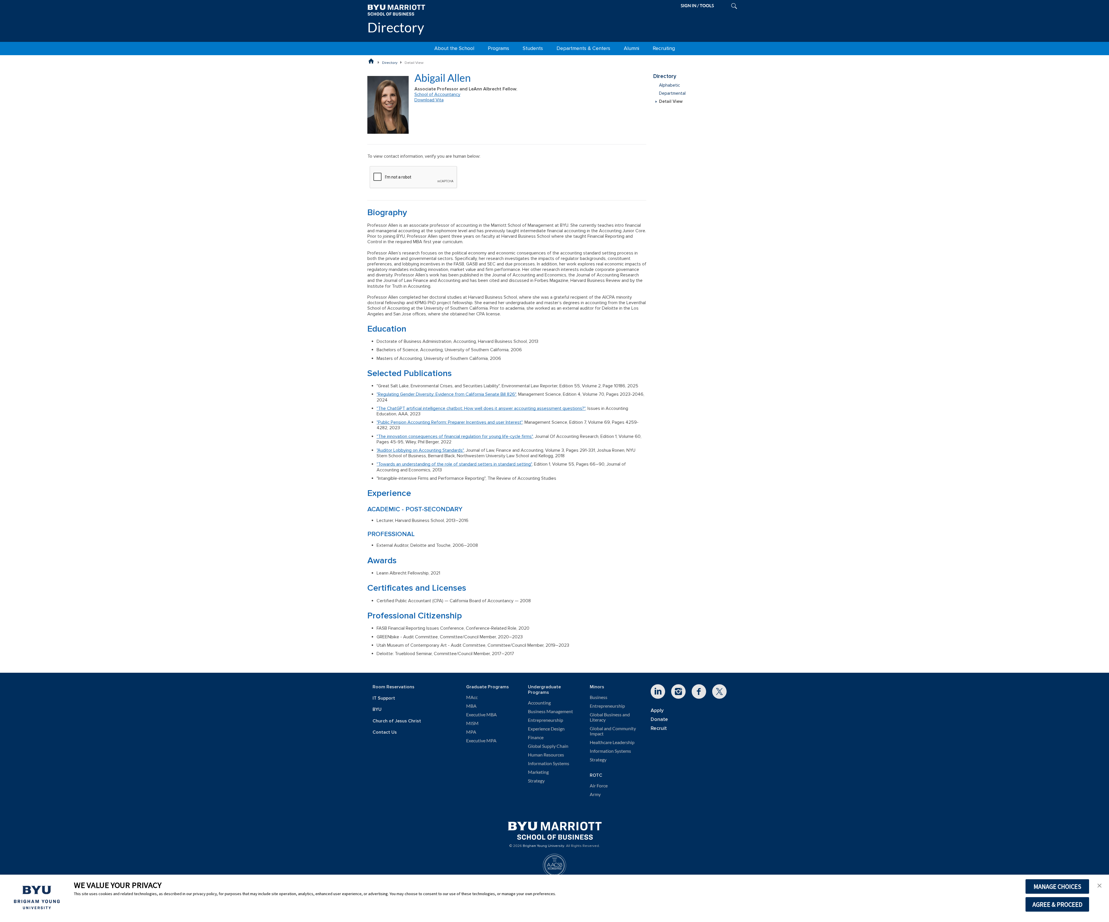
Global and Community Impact (613, 731)
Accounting (539, 702)
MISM (472, 723)
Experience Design (546, 728)
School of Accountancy (437, 94)
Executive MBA (481, 714)
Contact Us (385, 732)
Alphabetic (669, 85)
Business (598, 697)
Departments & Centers (583, 48)
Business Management (550, 711)
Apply (657, 710)
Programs (498, 48)
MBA (471, 706)
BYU (377, 709)
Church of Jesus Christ (397, 721)
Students (533, 48)
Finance (536, 737)
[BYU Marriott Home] (396, 9)
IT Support (384, 698)
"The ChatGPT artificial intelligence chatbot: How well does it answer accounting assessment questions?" (481, 408)
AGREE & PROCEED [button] (1057, 904)
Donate (659, 719)
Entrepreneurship (545, 720)
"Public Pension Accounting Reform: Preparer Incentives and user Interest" (449, 422)
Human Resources (546, 754)
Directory (395, 27)
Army (595, 794)
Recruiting (664, 48)
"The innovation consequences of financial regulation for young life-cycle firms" (455, 436)
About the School (454, 48)
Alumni (631, 48)
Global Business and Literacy (610, 717)
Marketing (538, 772)
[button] (1099, 885)
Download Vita (429, 100)
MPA (471, 732)
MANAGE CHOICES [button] (1057, 886)
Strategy (536, 780)
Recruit (659, 728)
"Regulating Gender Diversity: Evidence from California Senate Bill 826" (446, 394)
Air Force (599, 785)
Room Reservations (393, 687)
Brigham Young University (543, 846)
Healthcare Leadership (612, 742)
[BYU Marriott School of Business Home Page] (371, 61)
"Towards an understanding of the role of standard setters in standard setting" (454, 464)
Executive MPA (481, 740)
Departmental (672, 93)
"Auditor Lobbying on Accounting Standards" (420, 450)
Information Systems (548, 763)
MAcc (472, 697)
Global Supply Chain (548, 746)
